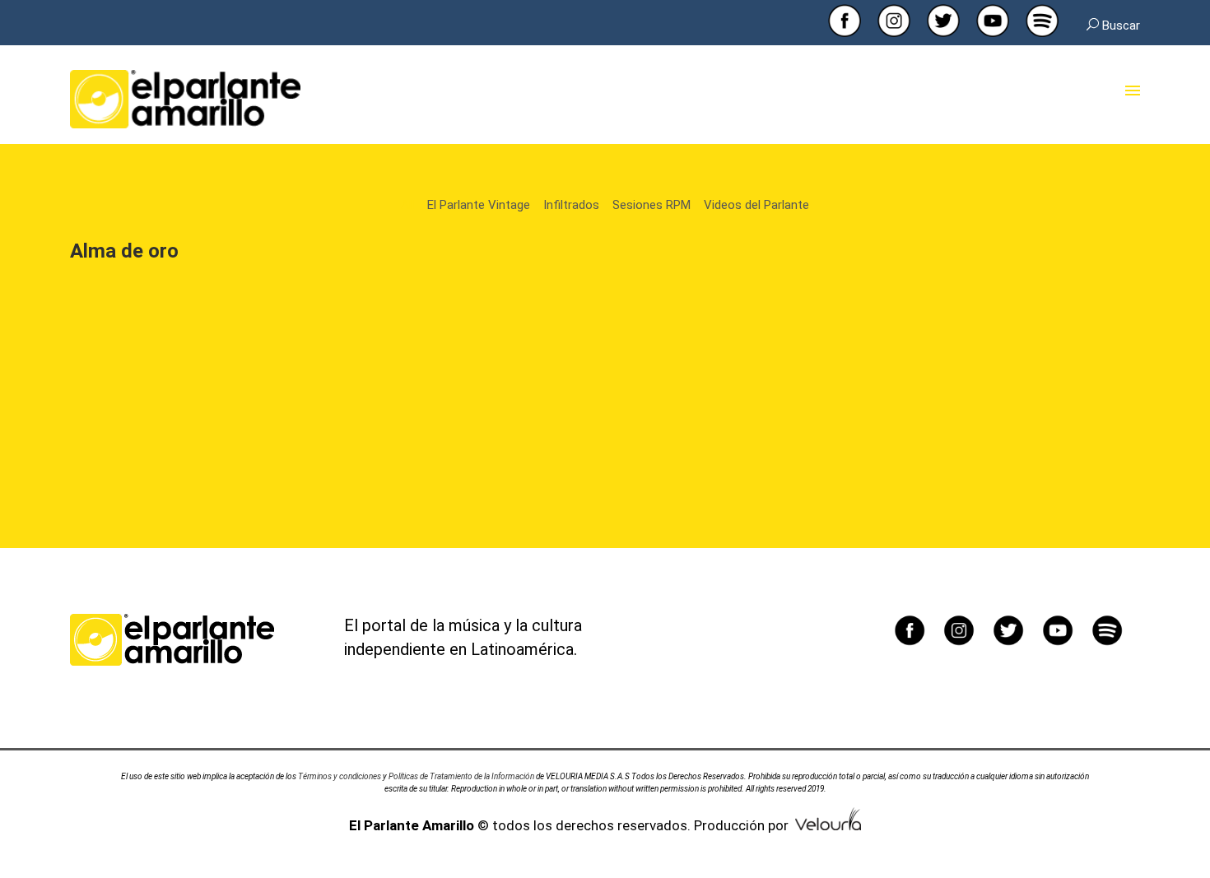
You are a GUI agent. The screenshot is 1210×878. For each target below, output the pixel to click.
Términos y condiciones (339, 776)
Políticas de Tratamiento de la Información (461, 776)
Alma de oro (124, 250)
